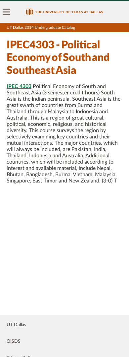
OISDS (14, 341)
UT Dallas (16, 325)
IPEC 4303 (19, 86)
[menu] (6, 12)
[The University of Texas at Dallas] (64, 12)
